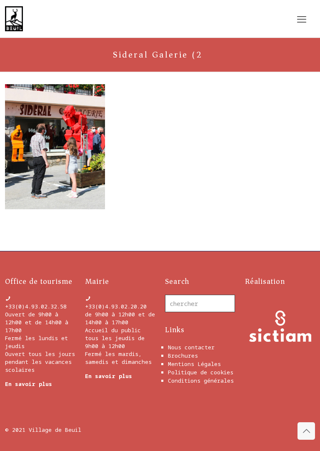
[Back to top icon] (306, 431)
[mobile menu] (302, 19)
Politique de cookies (200, 372)
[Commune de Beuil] (14, 19)
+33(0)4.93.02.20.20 (116, 306)
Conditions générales (201, 380)
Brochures (183, 355)
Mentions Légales (194, 364)
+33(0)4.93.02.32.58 (36, 306)
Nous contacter (191, 347)
